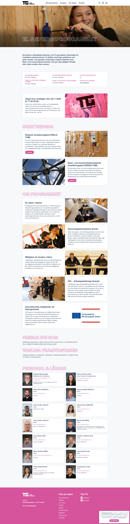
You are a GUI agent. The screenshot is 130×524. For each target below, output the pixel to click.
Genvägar (62, 518)
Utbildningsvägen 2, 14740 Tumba (33, 502)
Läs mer (29, 152)
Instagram (86, 498)
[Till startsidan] (28, 3)
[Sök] (100, 3)
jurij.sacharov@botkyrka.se (83, 470)
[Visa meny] (106, 3)
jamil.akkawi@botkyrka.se (39, 440)
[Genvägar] (103, 3)
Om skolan (72, 3)
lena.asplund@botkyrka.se (83, 455)
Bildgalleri (62, 513)
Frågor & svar (63, 515)
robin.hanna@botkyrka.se (39, 393)
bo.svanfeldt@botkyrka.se (83, 393)
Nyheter (61, 508)
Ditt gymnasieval (52, 3)
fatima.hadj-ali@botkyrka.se (40, 470)
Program (63, 3)
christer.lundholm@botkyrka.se (84, 440)
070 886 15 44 (36, 380)
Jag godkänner (114, 520)
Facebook (86, 500)
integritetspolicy (122, 517)
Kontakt (81, 3)
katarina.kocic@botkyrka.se (83, 409)
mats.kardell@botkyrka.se (83, 424)
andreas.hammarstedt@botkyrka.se (41, 378)
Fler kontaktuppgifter (29, 506)
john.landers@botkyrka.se (39, 424)
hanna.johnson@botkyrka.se (84, 378)
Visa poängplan (84, 83)
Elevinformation (63, 510)
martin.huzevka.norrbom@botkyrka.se (42, 455)
